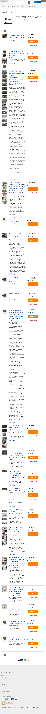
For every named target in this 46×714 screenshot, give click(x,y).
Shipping (3, 682)
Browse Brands (15, 6)
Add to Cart (33, 41)
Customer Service (31, 6)
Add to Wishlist (34, 45)
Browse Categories (6, 6)
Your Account (4, 677)
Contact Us (3, 674)
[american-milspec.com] (4, 1)
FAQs (2, 693)
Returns (3, 684)
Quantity (29, 37)
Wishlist (3, 675)
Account (43, 1)
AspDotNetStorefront (33, 707)
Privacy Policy (4, 686)
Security (3, 687)
